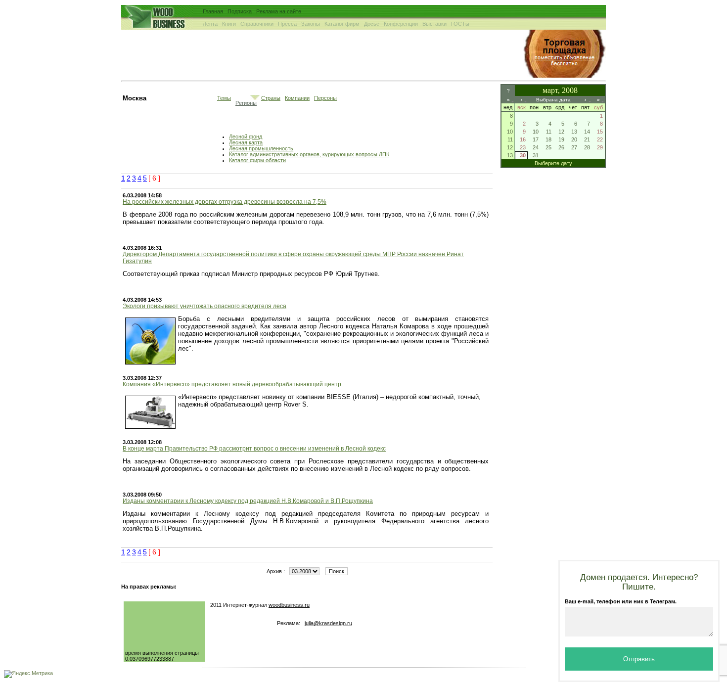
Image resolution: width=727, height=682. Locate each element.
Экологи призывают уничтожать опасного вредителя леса (204, 306)
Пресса (287, 24)
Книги (229, 24)
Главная (213, 11)
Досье (371, 24)
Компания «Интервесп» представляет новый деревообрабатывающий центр (232, 384)
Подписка (239, 11)
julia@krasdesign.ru (328, 623)
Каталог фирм (342, 24)
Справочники (256, 24)
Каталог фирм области (257, 160)
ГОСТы (460, 24)
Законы (310, 24)
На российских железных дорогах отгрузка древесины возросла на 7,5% (224, 201)
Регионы (246, 103)
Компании (297, 98)
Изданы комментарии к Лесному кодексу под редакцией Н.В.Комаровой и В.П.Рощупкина (248, 501)
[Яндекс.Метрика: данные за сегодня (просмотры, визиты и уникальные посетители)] (28, 674)
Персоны (325, 98)
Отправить (639, 659)
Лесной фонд (245, 136)
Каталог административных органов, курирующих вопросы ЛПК (309, 154)
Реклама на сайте (278, 11)
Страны (270, 98)
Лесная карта (246, 142)
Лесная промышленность (261, 148)
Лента (210, 24)
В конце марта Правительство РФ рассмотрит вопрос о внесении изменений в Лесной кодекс (254, 448)
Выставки (434, 24)
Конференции (401, 24)
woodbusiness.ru (289, 605)
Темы (224, 98)
